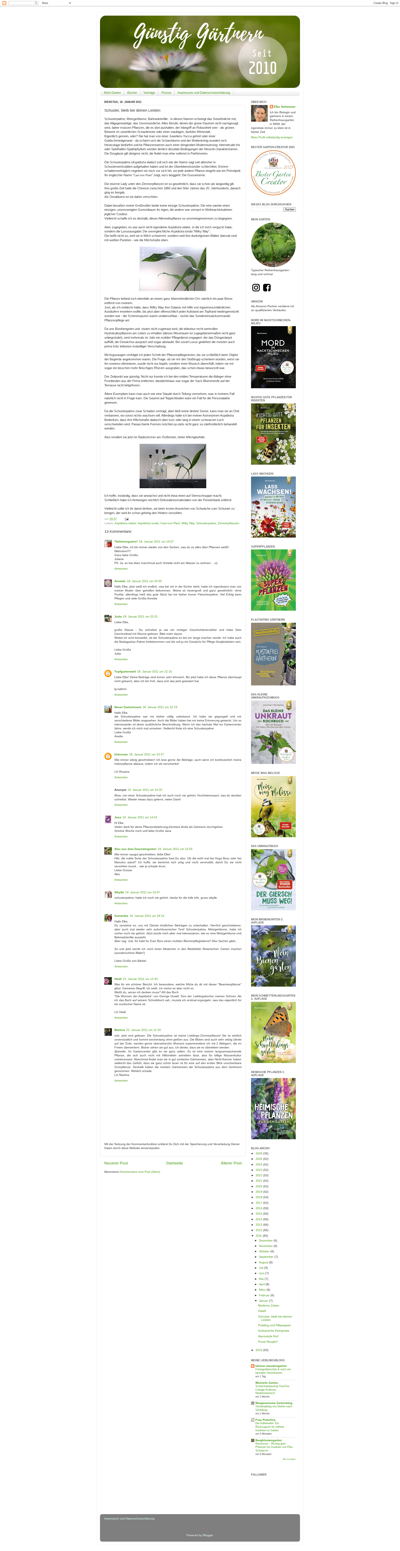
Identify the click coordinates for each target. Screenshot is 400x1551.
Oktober (264, 1251)
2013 (259, 1224)
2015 (259, 1213)
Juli (261, 1267)
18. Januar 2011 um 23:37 (146, 754)
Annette (120, 581)
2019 (259, 1191)
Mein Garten (112, 92)
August (264, 1262)
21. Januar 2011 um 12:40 (140, 979)
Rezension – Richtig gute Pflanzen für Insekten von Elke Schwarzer (274, 1447)
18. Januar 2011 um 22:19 (159, 707)
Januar (264, 1300)
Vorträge (149, 92)
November (266, 1246)
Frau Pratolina (265, 1419)
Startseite (174, 1163)
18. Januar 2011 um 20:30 (144, 581)
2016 (259, 1208)
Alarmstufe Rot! (268, 1336)
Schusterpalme (206, 523)
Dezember (266, 1240)
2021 (259, 1180)
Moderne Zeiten (268, 1305)
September (266, 1256)
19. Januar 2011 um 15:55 (175, 849)
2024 (259, 1164)
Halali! (262, 1311)
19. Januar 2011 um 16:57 (142, 892)
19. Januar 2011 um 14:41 (139, 817)
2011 (259, 1235)
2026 (259, 1153)
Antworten (121, 568)
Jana (117, 817)
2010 (259, 1350)
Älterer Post (231, 1163)
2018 (259, 1197)
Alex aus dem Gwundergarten (135, 849)
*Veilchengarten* (126, 541)
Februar (264, 1295)
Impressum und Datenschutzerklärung (204, 92)
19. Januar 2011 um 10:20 (145, 789)
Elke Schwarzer (284, 106)
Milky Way (188, 523)
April (262, 1284)
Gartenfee (121, 915)
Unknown (121, 754)
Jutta (118, 616)
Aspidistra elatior (125, 523)
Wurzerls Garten (266, 1382)
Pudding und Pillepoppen (274, 1325)
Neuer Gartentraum (127, 707)
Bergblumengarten (268, 1440)
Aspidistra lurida (148, 523)
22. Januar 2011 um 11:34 (143, 1030)
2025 (259, 1158)
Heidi (118, 979)
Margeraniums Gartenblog (273, 1403)
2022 (259, 1175)
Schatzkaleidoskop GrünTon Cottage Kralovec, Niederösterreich (272, 1390)
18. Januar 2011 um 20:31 (140, 616)
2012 (259, 1230)
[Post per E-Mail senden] (126, 518)
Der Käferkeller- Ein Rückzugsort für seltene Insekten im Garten (269, 1427)
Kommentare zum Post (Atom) (140, 1171)
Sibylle (119, 892)
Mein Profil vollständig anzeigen (272, 137)
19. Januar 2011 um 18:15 (147, 915)
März (262, 1289)
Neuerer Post (116, 1163)
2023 (259, 1170)
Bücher (132, 92)
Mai (262, 1278)
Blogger (208, 1535)
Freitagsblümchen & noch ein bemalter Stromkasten (273, 1371)
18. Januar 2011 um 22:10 (154, 671)
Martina (119, 1030)
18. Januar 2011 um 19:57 (156, 541)
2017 (259, 1202)
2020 (259, 1186)
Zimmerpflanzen (228, 523)
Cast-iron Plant (170, 523)
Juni (262, 1273)
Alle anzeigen (289, 1459)
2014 (259, 1219)
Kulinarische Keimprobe (273, 1330)
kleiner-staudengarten (271, 1366)
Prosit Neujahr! (268, 1341)
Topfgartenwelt (125, 671)
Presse (166, 92)
